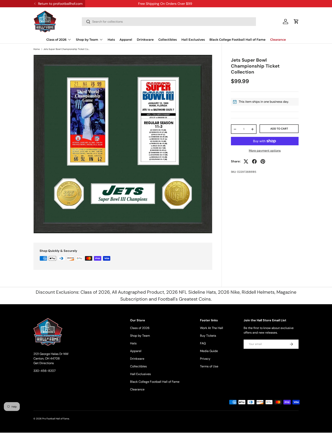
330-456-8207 (44, 371)
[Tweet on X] (246, 161)
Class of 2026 (56, 39)
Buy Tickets (208, 336)
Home (36, 49)
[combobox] (169, 21)
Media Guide (209, 351)
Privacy (205, 359)
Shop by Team (87, 39)
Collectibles (167, 39)
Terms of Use (209, 366)
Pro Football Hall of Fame (55, 418)
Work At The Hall (211, 328)
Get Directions (43, 363)
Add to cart (279, 129)
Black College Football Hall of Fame (237, 39)
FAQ (203, 343)
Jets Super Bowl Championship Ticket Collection (66, 49)
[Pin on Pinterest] (263, 161)
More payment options (265, 151)
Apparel (126, 39)
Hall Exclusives (193, 39)
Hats (111, 39)
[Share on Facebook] (254, 161)
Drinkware (145, 39)
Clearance (278, 39)
